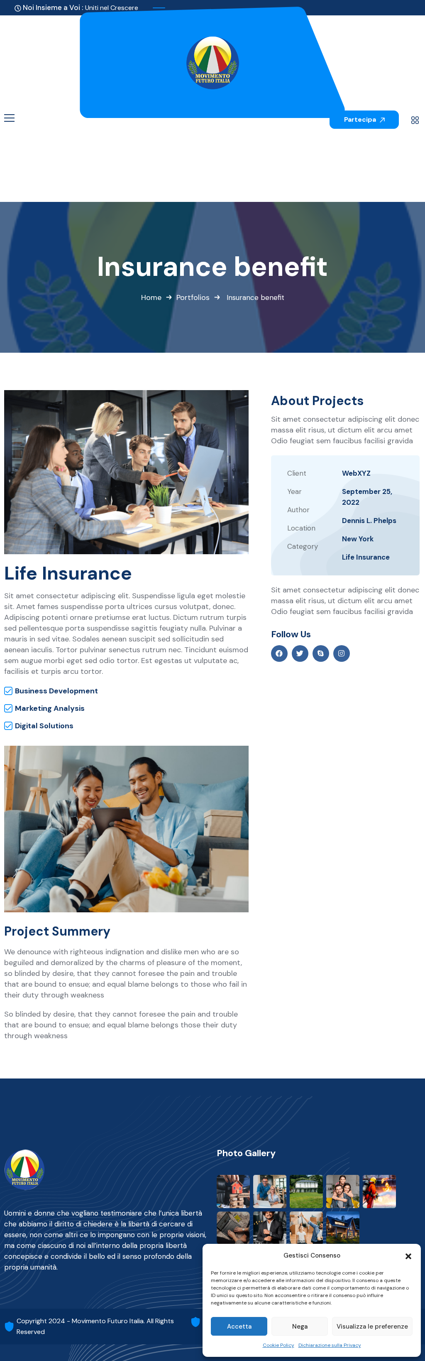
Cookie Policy (278, 1345)
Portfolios (193, 297)
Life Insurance (366, 557)
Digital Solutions (44, 726)
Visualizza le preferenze (372, 1326)
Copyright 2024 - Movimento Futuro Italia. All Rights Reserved (95, 1326)
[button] (408, 1255)
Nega (300, 1326)
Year (294, 491)
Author (298, 509)
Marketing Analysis (50, 708)
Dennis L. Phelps (369, 520)
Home (151, 297)
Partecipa (361, 119)
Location (301, 528)
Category (302, 546)
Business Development (56, 691)
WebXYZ (356, 473)
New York (358, 538)
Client (296, 473)
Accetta (239, 1326)
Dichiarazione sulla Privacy (329, 1345)
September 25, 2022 (367, 497)
